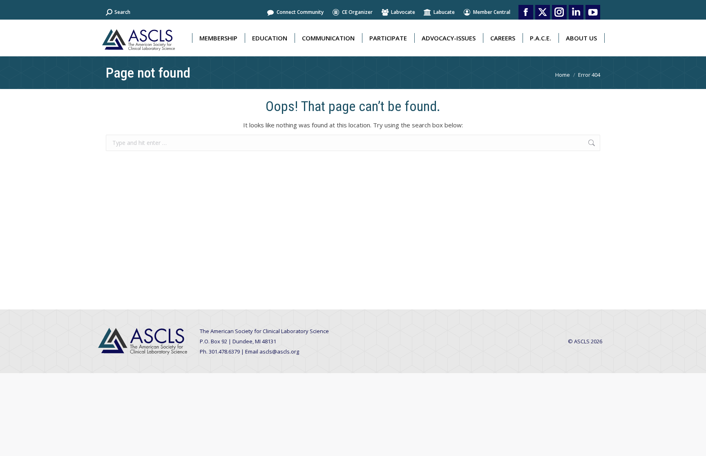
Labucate (444, 12)
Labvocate (403, 12)
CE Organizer (357, 12)
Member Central (491, 12)
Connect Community (300, 12)
